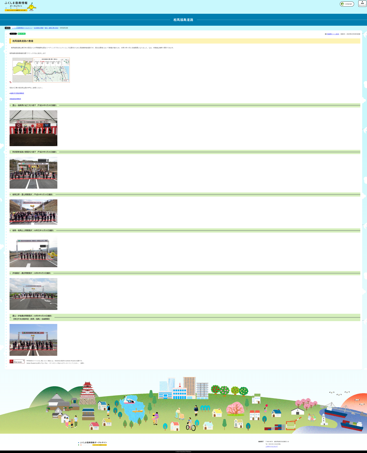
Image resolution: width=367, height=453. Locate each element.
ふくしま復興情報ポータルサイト (22, 28)
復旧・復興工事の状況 (51, 28)
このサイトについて (272, 446)
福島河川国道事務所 (17, 93)
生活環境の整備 (38, 28)
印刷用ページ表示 (333, 34)
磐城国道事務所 (15, 99)
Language (348, 4)
